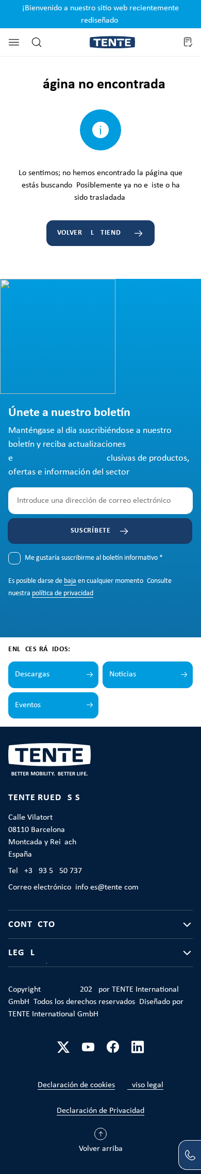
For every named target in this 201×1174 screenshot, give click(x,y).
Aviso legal (145, 1085)
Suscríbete (91, 531)
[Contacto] (189, 1155)
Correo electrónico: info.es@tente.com (73, 887)
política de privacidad (62, 593)
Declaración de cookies (76, 1085)
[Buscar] (36, 42)
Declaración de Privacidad (100, 1111)
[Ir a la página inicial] (112, 42)
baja (70, 581)
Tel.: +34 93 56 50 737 (45, 871)
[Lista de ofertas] (187, 42)
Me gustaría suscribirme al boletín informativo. (94, 558)
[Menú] (14, 42)
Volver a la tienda (91, 233)
